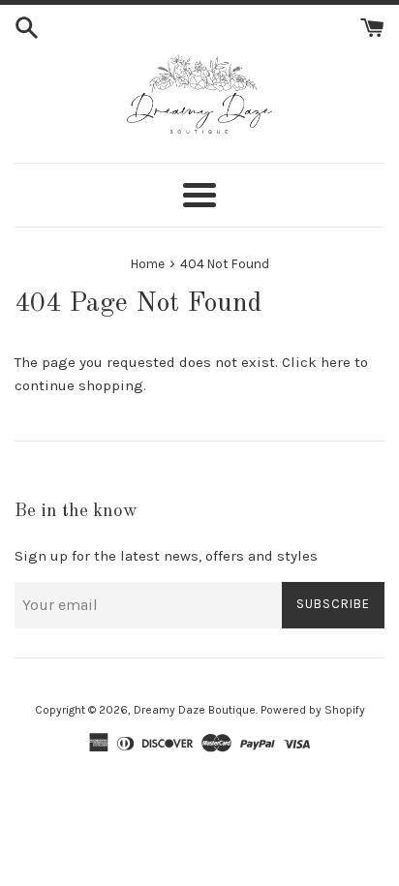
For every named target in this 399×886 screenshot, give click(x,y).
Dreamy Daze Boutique (195, 710)
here (336, 362)
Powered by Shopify (313, 710)
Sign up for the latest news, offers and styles (166, 556)
